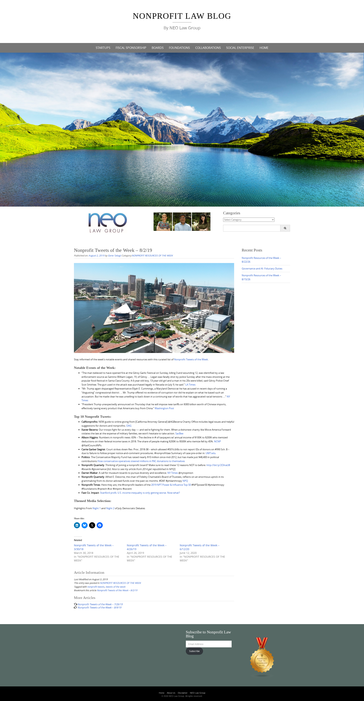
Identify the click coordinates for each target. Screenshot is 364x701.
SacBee (179, 433)
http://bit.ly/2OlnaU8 (218, 465)
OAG (128, 425)
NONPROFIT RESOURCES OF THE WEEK (152, 255)
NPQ (185, 480)
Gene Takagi (114, 255)
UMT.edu (211, 453)
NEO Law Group (197, 693)
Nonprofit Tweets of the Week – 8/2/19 (117, 590)
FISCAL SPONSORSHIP (131, 48)
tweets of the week (115, 586)
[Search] (285, 228)
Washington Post (164, 408)
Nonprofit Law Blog (182, 16)
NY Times (172, 473)
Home (161, 693)
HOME (264, 48)
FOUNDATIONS (179, 48)
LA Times (190, 384)
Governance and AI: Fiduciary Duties (262, 268)
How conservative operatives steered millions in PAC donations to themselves (141, 461)
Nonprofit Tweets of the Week (191, 359)
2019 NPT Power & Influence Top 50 (171, 484)
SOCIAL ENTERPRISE (240, 48)
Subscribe (194, 651)
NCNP (217, 441)
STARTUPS (103, 48)
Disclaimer (182, 693)
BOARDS (158, 48)
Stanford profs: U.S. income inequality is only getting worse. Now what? (140, 492)
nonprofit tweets (95, 586)
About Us (171, 693)
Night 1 (97, 508)
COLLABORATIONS (208, 48)
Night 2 (110, 508)
